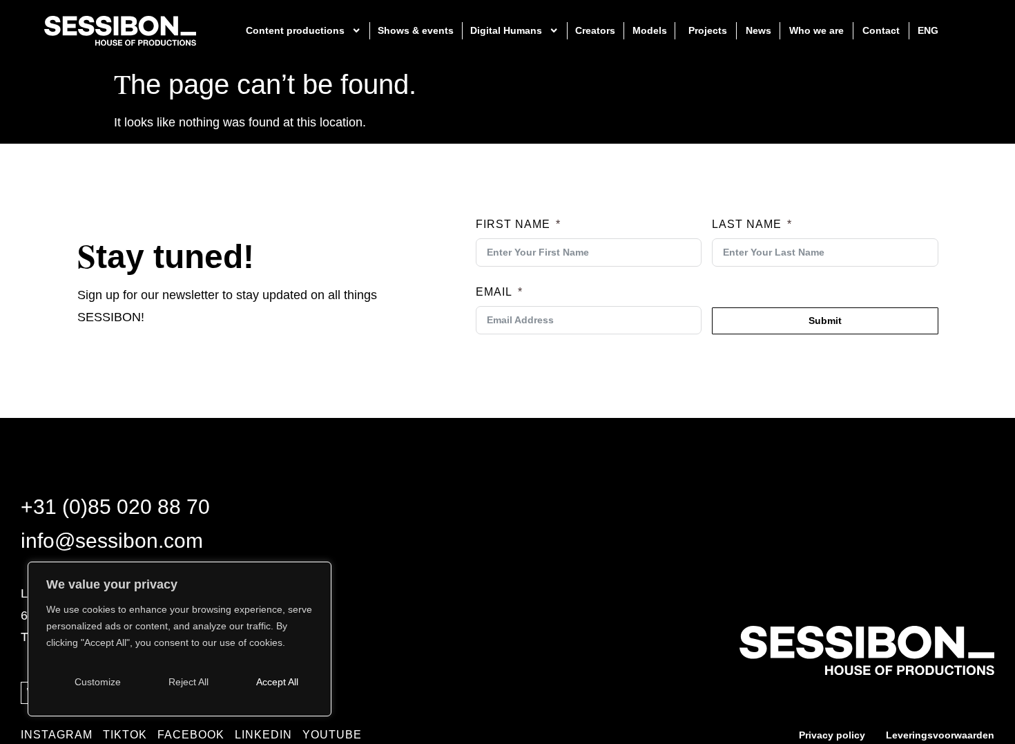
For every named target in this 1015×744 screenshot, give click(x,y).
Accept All (277, 681)
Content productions (295, 30)
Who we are (816, 30)
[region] (179, 639)
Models (649, 30)
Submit (825, 320)
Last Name (747, 224)
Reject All (188, 681)
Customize (98, 681)
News (758, 30)
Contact (881, 30)
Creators (595, 30)
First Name (513, 224)
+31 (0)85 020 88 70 (115, 506)
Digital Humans (506, 30)
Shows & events (416, 30)
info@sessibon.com (112, 540)
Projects (707, 30)
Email (494, 292)
